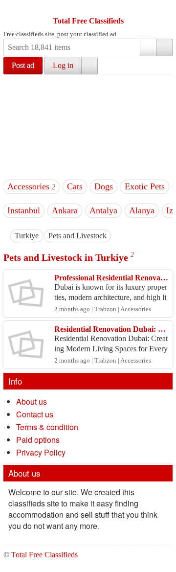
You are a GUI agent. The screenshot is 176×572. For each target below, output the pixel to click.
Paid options (38, 439)
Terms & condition (47, 427)
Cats (75, 186)
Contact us (34, 414)
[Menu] (11, 8)
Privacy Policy (41, 452)
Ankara (65, 210)
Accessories (28, 186)
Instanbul (23, 210)
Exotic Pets (145, 186)
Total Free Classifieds (88, 21)
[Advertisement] (88, 125)
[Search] (164, 47)
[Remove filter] (39, 235)
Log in (63, 65)
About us (31, 401)
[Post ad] (30, 8)
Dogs (103, 186)
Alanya (141, 210)
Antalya (103, 210)
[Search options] (148, 47)
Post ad (23, 65)
